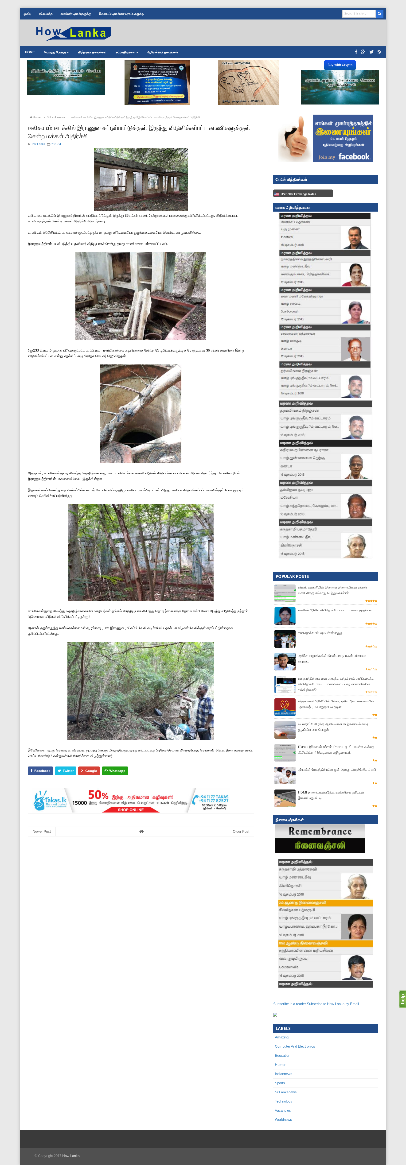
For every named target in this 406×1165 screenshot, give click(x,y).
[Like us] (356, 51)
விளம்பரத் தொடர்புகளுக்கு (76, 13)
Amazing (282, 1037)
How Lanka (71, 1156)
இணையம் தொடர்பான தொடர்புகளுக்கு (121, 13)
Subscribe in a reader (289, 1004)
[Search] (379, 14)
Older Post (241, 831)
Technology (283, 1101)
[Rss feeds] (379, 51)
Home (30, 52)
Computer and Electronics (295, 1046)
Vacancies (283, 1110)
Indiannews (283, 1074)
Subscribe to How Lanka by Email (333, 1004)
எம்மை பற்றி (46, 13)
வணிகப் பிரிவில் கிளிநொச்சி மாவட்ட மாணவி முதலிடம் (334, 610)
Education (282, 1055)
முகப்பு (27, 13)
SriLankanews (286, 1092)
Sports (280, 1083)
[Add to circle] (363, 51)
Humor (280, 1065)
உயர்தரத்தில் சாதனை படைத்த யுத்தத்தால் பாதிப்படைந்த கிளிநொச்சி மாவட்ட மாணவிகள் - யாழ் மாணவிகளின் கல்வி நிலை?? (336, 684)
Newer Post (42, 831)
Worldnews (283, 1120)
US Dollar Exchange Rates (298, 194)
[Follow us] (371, 51)
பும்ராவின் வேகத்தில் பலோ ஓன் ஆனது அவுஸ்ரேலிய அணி (337, 769)
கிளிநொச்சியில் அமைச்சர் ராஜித (320, 633)
